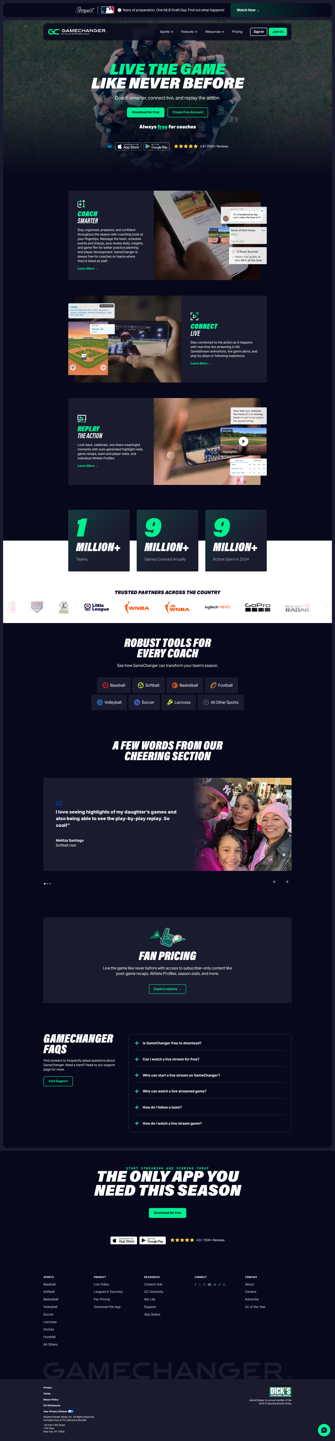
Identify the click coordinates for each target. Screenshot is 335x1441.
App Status (152, 1314)
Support (150, 1307)
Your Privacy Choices (55, 1411)
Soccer (48, 1314)
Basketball (50, 1299)
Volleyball (50, 1307)
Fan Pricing (102, 1299)
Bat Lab (149, 1299)
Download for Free (145, 112)
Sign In (259, 32)
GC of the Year (255, 1307)
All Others (50, 1344)
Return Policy (50, 1399)
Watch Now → (248, 10)
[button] (166, 31)
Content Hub (153, 1284)
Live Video (101, 1284)
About (249, 1284)
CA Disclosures (51, 1405)
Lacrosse (50, 1322)
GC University (153, 1292)
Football (49, 1337)
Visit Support (58, 1081)
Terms (46, 1393)
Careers (250, 1292)
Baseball (49, 1284)
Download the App (107, 1307)
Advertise (252, 1299)
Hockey (48, 1329)
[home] (77, 32)
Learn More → (88, 269)
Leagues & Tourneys (108, 1292)
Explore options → (167, 989)
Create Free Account (188, 112)
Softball (49, 1292)
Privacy (47, 1387)
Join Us (277, 32)
